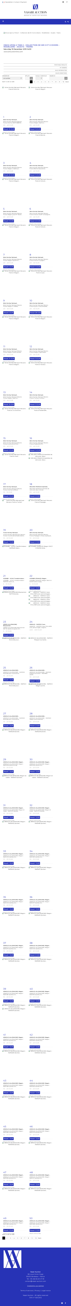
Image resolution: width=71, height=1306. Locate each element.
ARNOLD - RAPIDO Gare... (38, 624)
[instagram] (63, 2)
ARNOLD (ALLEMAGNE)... (11, 670)
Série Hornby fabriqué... (10, 119)
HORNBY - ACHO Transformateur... (14, 578)
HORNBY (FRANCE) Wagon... (38, 578)
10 (63, 81)
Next (67, 81)
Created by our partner (35, 1286)
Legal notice (46, 1290)
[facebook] (67, 2)
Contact (17, 2)
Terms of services (26, 1290)
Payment (24, 2)
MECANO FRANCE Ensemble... (39, 486)
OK (31, 78)
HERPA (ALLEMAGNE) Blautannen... (10, 625)
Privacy (37, 1290)
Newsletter (9, 2)
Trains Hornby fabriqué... (11, 532)
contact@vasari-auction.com (35, 1281)
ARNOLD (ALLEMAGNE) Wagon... (13, 762)
